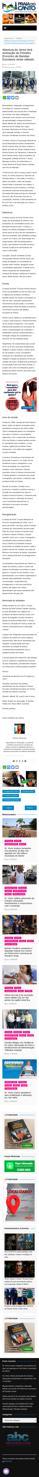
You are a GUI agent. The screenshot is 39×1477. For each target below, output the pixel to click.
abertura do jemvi (12, 791)
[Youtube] (14, 761)
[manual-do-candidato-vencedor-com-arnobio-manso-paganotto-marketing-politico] (19, 1134)
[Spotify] (25, 761)
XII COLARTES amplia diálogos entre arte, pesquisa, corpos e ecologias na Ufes (18, 1254)
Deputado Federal (11, 888)
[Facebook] (19, 761)
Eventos (7, 67)
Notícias (22, 844)
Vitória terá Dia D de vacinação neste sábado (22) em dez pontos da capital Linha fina (19, 997)
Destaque (8, 1032)
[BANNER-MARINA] (19, 1202)
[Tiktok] (22, 761)
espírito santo (29, 791)
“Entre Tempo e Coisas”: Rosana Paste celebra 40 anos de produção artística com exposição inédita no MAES (18, 1281)
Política (30, 941)
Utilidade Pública (11, 991)
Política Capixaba (19, 894)
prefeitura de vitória (12, 800)
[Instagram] (17, 761)
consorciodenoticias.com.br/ (14, 755)
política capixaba (11, 795)
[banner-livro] (19, 779)
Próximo (30, 808)
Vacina (21, 991)
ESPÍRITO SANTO (11, 844)
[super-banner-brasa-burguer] (19, 19)
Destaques (9, 841)
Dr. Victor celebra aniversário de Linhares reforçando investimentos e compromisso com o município (19, 1378)
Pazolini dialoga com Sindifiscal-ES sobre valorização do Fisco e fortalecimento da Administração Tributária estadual (17, 1406)
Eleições (17, 841)
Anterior (9, 808)
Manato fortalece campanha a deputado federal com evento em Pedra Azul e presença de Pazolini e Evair (19, 1388)
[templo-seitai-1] (19, 394)
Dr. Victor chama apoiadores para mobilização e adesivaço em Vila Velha (18, 1095)
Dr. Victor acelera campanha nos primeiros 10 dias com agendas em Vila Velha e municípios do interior (19, 1368)
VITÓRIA (18, 67)
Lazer (13, 67)
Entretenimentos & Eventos (16, 1228)
